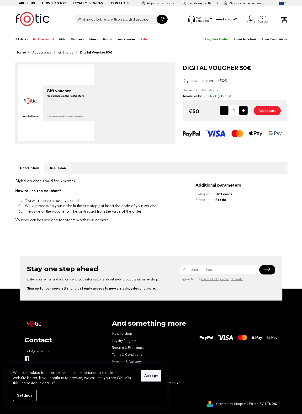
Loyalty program (88, 3)
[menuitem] (21, 39)
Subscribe (267, 269)
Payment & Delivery (126, 362)
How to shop (54, 3)
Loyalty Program (124, 341)
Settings (24, 395)
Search (162, 19)
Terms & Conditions (127, 354)
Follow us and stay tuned (27, 358)
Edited (263, 404)
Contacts (120, 3)
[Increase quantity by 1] (243, 110)
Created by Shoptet (231, 404)
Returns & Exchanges (128, 347)
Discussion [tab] (57, 168)
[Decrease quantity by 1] (224, 110)
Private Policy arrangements (222, 279)
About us (27, 3)
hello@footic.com (38, 351)
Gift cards (223, 194)
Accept (151, 375)
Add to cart (267, 110)
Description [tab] (29, 168)
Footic (220, 200)
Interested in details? (38, 383)
